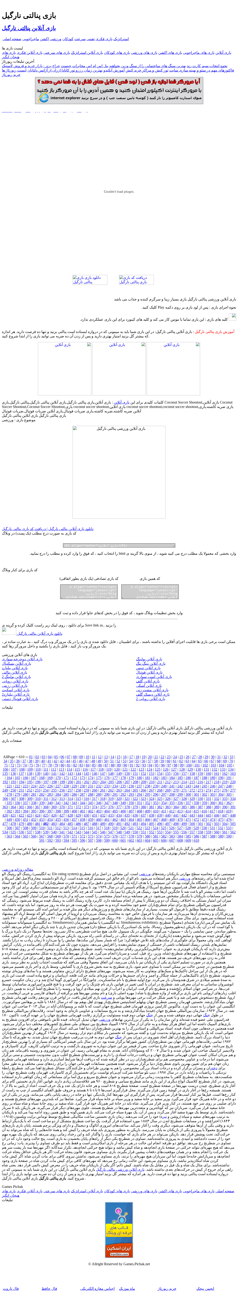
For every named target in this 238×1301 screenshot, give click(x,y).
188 (204, 778)
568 (50, 836)
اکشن (44, 39)
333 (225, 799)
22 (162, 757)
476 (229, 820)
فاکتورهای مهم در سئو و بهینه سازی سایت (201, 70)
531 (212, 828)
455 (58, 820)
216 (200, 782)
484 (62, 824)
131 (206, 769)
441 (176, 815)
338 (33, 803)
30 (213, 757)
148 (111, 774)
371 (70, 807)
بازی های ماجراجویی (199, 53)
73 (18, 765)
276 (225, 790)
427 (62, 815)
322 (135, 799)
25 (181, 757)
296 (156, 794)
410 (156, 811)
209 (143, 782)
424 (37, 815)
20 (150, 757)
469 (172, 820)
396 (42, 811)
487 (86, 824)
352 (147, 803)
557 (192, 832)
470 (180, 820)
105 (229, 765)
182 (156, 778)
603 (139, 840)
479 (21, 824)
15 (118, 757)
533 (228, 828)
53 (124, 761)
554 (168, 832)
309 (30, 799)
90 (125, 765)
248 (229, 786)
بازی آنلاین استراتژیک (87, 53)
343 (74, 803)
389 (216, 807)
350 (131, 803)
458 (82, 820)
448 (233, 815)
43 (62, 761)
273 (200, 790)
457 (74, 820)
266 (143, 790)
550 (135, 832)
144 (78, 774)
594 (66, 840)
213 (176, 782)
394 (25, 811)
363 (5, 807)
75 (31, 765)
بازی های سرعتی (56, 53)
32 (225, 757)
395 (33, 811)
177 (115, 778)
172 (74, 778)
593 (58, 840)
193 (13, 782)
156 (176, 774)
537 (29, 832)
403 (99, 811)
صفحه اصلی (12, 39)
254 (46, 790)
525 (163, 828)
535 (13, 832)
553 (159, 832)
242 (180, 786)
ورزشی (55, 39)
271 (184, 790)
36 (18, 761)
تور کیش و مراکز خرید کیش (147, 70)
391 (233, 807)
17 (131, 757)
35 (11, 761)
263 (119, 790)
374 (94, 807)
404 (107, 811)
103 (213, 765)
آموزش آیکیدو (114, 70)
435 (127, 815)
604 (147, 840)
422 (21, 815)
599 (107, 840)
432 (103, 815)
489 (103, 824)
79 (56, 765)
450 (17, 820)
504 (225, 824)
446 (216, 815)
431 (94, 815)
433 (111, 815)
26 (187, 757)
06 (62, 757)
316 (86, 799)
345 (90, 803)
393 (17, 811)
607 (172, 840)
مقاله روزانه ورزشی (17, 869)
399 (66, 811)
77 (44, 765)
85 (94, 765)
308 (21, 799)
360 (212, 803)
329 (192, 799)
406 (123, 811)
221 (9, 786)
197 (46, 782)
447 (225, 815)
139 (37, 774)
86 (100, 765)
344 (82, 803)
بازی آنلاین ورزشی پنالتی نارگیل (120, 1169)
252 (29, 790)
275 (216, 790)
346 (99, 803)
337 (25, 803)
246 (212, 786)
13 (106, 757)
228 (66, 786)
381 (151, 807)
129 (190, 769)
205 (111, 782)
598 (99, 840)
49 (99, 761)
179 (131, 778)
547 (111, 832)
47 (87, 761)
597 (90, 840)
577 (123, 836)
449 (9, 820)
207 (127, 782)
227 (58, 786)
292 (123, 794)
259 (86, 790)
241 (172, 786)
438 (151, 815)
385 (184, 807)
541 (62, 832)
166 (25, 778)
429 (78, 815)
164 (9, 778)
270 (176, 790)
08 (75, 757)
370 (62, 807)
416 (204, 811)
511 (50, 828)
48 (93, 761)
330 (200, 799)
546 (103, 832)
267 (151, 790)
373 (86, 807)
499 (184, 824)
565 (25, 836)
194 (21, 782)
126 (166, 769)
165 (17, 778)
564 (17, 836)
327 (176, 799)
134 (231, 769)
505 (233, 824)
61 (175, 761)
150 (127, 774)
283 (50, 794)
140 (46, 774)
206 (119, 782)
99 (182, 765)
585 (188, 836)
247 (221, 786)
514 (74, 828)
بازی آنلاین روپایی (15, 681)
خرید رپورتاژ (11, 75)
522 (139, 828)
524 (155, 828)
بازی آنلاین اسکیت (16, 690)
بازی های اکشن (170, 53)
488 (94, 824)
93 (144, 765)
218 (216, 782)
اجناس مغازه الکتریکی (97, 1289)
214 (184, 782)
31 (219, 757)
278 (9, 794)
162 (225, 774)
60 (168, 761)
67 (212, 761)
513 (66, 828)
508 (25, 828)
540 (54, 832)
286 (74, 794)
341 (58, 803)
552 (151, 832)
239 (156, 786)
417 (212, 811)
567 (42, 836)
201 (78, 782)
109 (30, 769)
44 (68, 761)
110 (38, 769)
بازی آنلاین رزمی (14, 686)
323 (143, 799)
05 (56, 757)
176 (107, 778)
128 (182, 769)
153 (151, 774)
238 (147, 786)
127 (174, 769)
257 (70, 790)
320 (119, 799)
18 (137, 757)
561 (225, 832)
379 (135, 807)
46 (81, 761)
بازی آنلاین (223, 53)
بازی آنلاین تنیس (148, 668)
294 (139, 794)
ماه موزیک (127, 1289)
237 (139, 786)
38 (30, 761)
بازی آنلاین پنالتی (14, 672)
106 (5, 769)
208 (135, 782)
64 (193, 761)
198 (54, 782)
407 (131, 811)
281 (33, 794)
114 (69, 769)
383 (168, 807)
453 (42, 820)
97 (169, 765)
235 (123, 786)
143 (70, 774)
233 (107, 786)
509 (33, 828)
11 (93, 757)
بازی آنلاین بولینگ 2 (16, 677)
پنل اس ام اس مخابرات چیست (84, 66)
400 (74, 811)
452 (33, 820)
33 (231, 757)
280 (25, 794)
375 (103, 807)
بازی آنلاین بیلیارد (15, 668)
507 (17, 828)
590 (229, 836)
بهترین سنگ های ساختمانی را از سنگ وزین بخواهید (147, 66)
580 (147, 836)
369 (54, 807)
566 (33, 836)
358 (196, 803)
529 (196, 828)
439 (159, 815)
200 (70, 782)
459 (90, 820)
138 (29, 774)
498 (176, 824)
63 (187, 761)
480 (29, 824)
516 (90, 828)
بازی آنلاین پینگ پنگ (150, 663)
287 (82, 794)
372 (78, 807)
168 (42, 778)
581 (156, 836)
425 (46, 815)
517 (98, 828)
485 (70, 824)
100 (189, 765)
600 (115, 840)
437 (143, 815)
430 (86, 815)
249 (5, 790)
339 (42, 803)
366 (29, 807)
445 (208, 815)
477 (5, 824)
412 (172, 811)
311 (46, 799)
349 (123, 803)
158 (192, 774)
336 (17, 803)
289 (99, 794)
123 (141, 769)
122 (133, 769)
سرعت (80, 39)
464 (131, 820)
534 (5, 832)
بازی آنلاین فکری (30, 53)
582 (164, 836)
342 (66, 803)
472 (196, 820)
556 (184, 832)
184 (172, 778)
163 (233, 774)
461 (107, 820)
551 (143, 832)
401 (82, 811)
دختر (213, 1068)
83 (81, 765)
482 (46, 824)
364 (13, 807)
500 (192, 824)
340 (50, 803)
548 (119, 832)
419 (228, 811)
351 (139, 803)
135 (5, 774)
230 (82, 786)
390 (225, 807)
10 (87, 757)
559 (208, 832)
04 (50, 757)
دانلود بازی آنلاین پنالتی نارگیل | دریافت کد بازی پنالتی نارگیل (47, 529)
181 (147, 778)
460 (99, 820)
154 (159, 774)
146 (94, 774)
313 (62, 799)
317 (94, 799)
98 (175, 765)
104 (221, 765)
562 (233, 832)
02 (37, 757)
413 (180, 811)
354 (164, 803)
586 (196, 836)
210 (152, 782)
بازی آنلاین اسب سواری (154, 677)
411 (163, 811)
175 (99, 778)
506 (9, 828)
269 (168, 790)
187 (196, 778)
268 (159, 790)
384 (176, 807)
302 (204, 794)
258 (78, 790)
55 (137, 761)
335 (9, 803)
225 (42, 786)
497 (168, 824)
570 (66, 836)
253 (37, 790)
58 (156, 761)
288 (90, 794)
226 (50, 786)
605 (156, 840)
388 (208, 807)
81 (69, 765)
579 (139, 836)
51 (112, 761)
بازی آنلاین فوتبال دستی (20, 699)
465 (139, 820)
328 (184, 799)
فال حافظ (49, 1289)
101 (197, 765)
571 (74, 836)
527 (180, 828)
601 (123, 840)
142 (62, 774)
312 (54, 799)
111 (45, 769)
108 (22, 769)
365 (21, 807)
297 (164, 794)
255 (54, 790)
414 (188, 811)
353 (156, 803)
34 (5, 761)
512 (58, 828)
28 (200, 757)
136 (13, 774)
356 (180, 803)
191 (229, 778)
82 (75, 765)
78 (50, 765)
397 (50, 811)
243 (188, 786)
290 (107, 794)
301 (196, 794)
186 (188, 778)
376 (111, 807)
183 (164, 778)
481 (37, 824)
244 (196, 786)
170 (58, 778)
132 (214, 769)
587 (204, 836)
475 (221, 820)
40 (43, 761)
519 (115, 828)
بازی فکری (104, 39)
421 (13, 815)
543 (78, 832)
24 (175, 757)
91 (131, 765)
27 (194, 757)
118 (101, 769)
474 (212, 820)
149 (119, 774)
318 (103, 799)
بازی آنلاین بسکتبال (16, 663)
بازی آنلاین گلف (148, 681)
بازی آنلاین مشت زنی (152, 690)
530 (204, 828)
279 (17, 794)
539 (46, 832)
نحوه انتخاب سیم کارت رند (207, 66)
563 (9, 836)
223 (25, 786)
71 (6, 765)
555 (176, 832)
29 (206, 757)
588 (212, 836)
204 (103, 782)
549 (127, 832)
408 (139, 811)
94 (150, 765)
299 (180, 794)
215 (192, 782)
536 (21, 832)
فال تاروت (11, 1289)
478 (13, 824)
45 (74, 761)
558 (200, 832)
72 (12, 765)
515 (82, 828)
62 (181, 761)
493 (135, 824)
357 (188, 803)
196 (38, 782)
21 (156, 757)
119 (109, 769)
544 (86, 832)
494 (143, 824)
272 (192, 790)
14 (112, 757)
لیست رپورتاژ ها (14, 70)
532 (220, 828)
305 (229, 794)
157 (184, 774)
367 (37, 807)
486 (78, 824)
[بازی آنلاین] (173, 394)
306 (5, 799)
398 (58, 811)
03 (43, 757)
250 (13, 790)
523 (147, 828)
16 (125, 757)
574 (99, 836)
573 (90, 836)
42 (55, 761)
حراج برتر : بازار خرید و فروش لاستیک (31, 66)
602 (131, 840)
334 (233, 799)
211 (159, 782)
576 (115, 836)
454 (50, 820)
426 (54, 815)
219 (225, 782)
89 (119, 765)
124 (149, 769)
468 (164, 820)
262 (111, 790)
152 (143, 774)
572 (82, 836)
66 (206, 761)
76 (37, 765)
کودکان (67, 39)
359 (204, 803)
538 (37, 832)
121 (125, 769)
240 (164, 786)
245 (204, 786)
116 (85, 769)
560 (216, 832)
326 (168, 799)
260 (94, 790)
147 (103, 774)
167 (33, 778)
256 (62, 790)
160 (208, 774)
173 (82, 778)
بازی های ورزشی (144, 53)
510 (42, 828)
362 (229, 803)
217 (208, 782)
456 (66, 820)
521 (131, 828)
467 (156, 820)
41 (49, 761)
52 (118, 761)
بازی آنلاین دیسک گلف (153, 694)
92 (138, 765)
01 (31, 757)
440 (168, 815)
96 (163, 765)
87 (106, 765)
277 (233, 790)
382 (159, 807)
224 (33, 786)
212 (168, 782)
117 (93, 769)
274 (208, 790)
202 (86, 782)
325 (159, 799)
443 (192, 815)
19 (143, 757)
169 (50, 778)
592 (50, 840)
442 (184, 815)
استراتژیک (121, 39)
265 (135, 790)
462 (115, 820)
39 (37, 761)
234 (115, 786)
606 (164, 840)
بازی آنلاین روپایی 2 (150, 699)
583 (172, 836)
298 (172, 794)
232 (99, 786)
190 (221, 778)
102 (205, 765)
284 (58, 794)
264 (127, 790)
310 (38, 799)
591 (42, 840)
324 (151, 799)
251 (21, 790)
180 (139, 778)
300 (188, 794)
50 (106, 761)
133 (222, 769)
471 (188, 820)
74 (25, 765)
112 (53, 769)
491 (119, 824)
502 (208, 824)
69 (225, 761)
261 (103, 790)
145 (86, 774)
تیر (164, 1116)
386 (192, 807)
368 (46, 807)
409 (147, 811)
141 (54, 774)
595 (74, 840)
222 (17, 786)
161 (216, 774)
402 (90, 811)
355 (172, 803)
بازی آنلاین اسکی (149, 686)
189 (212, 778)
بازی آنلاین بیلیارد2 (16, 694)
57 (150, 761)
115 (77, 769)
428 (70, 815)
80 (62, 765)
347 (107, 803)
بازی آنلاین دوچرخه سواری (22, 659)
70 (231, 761)
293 (131, 794)
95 (157, 765)
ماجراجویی (30, 39)
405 (115, 811)
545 (94, 832)
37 (24, 761)
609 (188, 840)
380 (143, 807)
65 (200, 761)
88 (113, 765)
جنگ (206, 1015)
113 (61, 769)
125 (157, 769)
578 (131, 836)
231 (90, 786)
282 (42, 794)
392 (9, 811)
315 (78, 799)
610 (196, 840)
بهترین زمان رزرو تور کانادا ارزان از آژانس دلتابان (64, 70)
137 (21, 774)
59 (162, 761)
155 (168, 774)
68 (219, 761)
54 (131, 761)
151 (135, 774)
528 (188, 828)
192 (5, 782)
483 (54, 824)
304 (221, 794)
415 (196, 811)
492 (127, 824)
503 (216, 824)
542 (70, 832)
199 (62, 782)
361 (221, 803)
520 (123, 828)
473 (204, 820)
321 (127, 799)
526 (172, 828)
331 (208, 799)
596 (82, 840)
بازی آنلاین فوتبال (149, 672)
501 (200, 824)
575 (107, 836)
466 (147, 820)
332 (216, 799)
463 (123, 820)
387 (200, 807)
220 (233, 782)
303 (212, 794)
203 (95, 782)
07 (68, 757)
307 (13, 799)
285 (66, 794)
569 (58, 836)
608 (180, 840)
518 (106, 828)
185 (180, 778)
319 (111, 799)
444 (200, 815)
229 (74, 786)
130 (198, 769)
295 (147, 794)
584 (180, 836)
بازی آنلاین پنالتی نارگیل (29, 28)
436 (135, 815)
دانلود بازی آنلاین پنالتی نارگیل (39, 634)
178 (123, 778)
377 (119, 807)
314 (70, 799)
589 (221, 836)
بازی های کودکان (117, 53)
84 (87, 765)
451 (25, 820)
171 (66, 778)
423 (29, 815)
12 (100, 757)
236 (131, 786)
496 (159, 824)
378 (127, 807)
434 (119, 815)
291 (115, 794)
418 (220, 811)
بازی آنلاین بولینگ (149, 659)
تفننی (90, 39)
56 (143, 761)
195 (30, 782)
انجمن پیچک (205, 1289)
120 (117, 769)
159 (200, 774)
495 (151, 824)
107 (14, 769)
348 (115, 803)
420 (5, 815)
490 (111, 824)
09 (81, 757)
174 (90, 778)
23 (169, 757)
